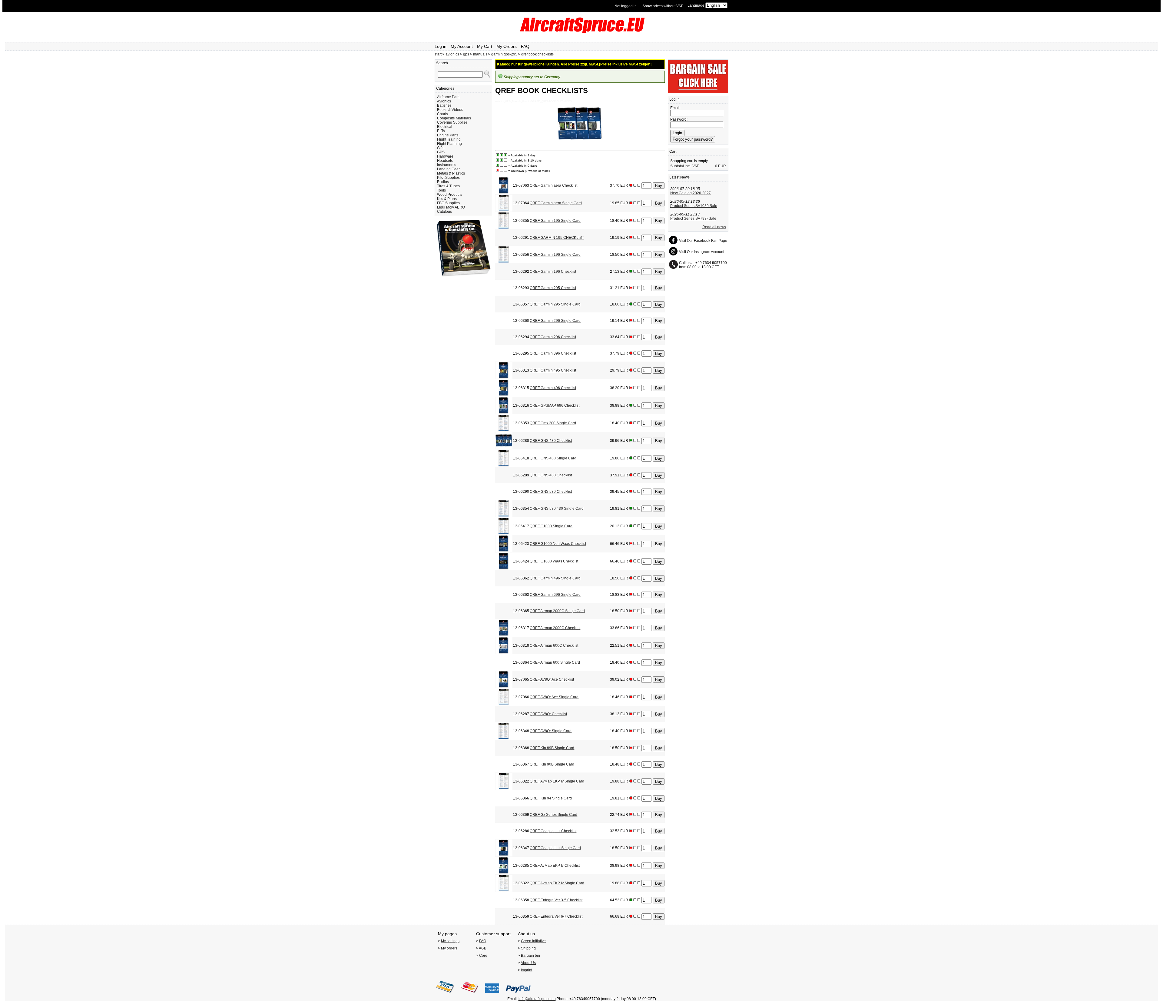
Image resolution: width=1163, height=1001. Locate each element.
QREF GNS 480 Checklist (551, 475)
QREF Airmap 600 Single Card (555, 662)
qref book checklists (537, 54)
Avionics (444, 101)
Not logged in (626, 6)
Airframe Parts (448, 97)
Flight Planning (449, 144)
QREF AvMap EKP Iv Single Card (557, 781)
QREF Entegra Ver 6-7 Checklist (556, 916)
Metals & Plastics (451, 173)
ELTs (441, 131)
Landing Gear (448, 169)
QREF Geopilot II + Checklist (553, 831)
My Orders (506, 46)
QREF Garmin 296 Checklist (553, 337)
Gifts (440, 148)
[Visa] (445, 995)
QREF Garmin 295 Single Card (555, 304)
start (438, 54)
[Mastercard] (469, 995)
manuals (480, 54)
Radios (443, 182)
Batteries (444, 105)
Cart (672, 151)
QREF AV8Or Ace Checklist (552, 679)
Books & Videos (450, 110)
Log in (440, 46)
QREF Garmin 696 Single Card (555, 594)
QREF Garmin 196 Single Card (555, 254)
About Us (528, 963)
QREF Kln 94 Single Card (551, 798)
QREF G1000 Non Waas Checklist (558, 544)
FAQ (525, 46)
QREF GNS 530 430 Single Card (557, 508)
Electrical (444, 127)
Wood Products (449, 194)
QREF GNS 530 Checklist (551, 491)
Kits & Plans (447, 199)
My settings (450, 941)
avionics (452, 54)
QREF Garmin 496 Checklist (553, 388)
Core (483, 955)
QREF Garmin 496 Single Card (555, 578)
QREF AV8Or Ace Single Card (554, 697)
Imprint (526, 970)
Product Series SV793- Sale (693, 218)
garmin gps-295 (504, 54)
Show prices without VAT (662, 6)
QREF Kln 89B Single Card (552, 748)
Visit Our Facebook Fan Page (703, 241)
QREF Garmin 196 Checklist (553, 271)
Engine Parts (447, 135)
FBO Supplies (448, 203)
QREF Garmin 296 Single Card (555, 321)
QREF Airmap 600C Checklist (554, 645)
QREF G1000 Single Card (551, 526)
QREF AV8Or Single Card (551, 731)
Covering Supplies (452, 122)
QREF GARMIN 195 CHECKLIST (557, 237)
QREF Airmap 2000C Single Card (557, 611)
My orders (449, 948)
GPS (441, 152)
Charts (442, 114)
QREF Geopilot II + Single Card (555, 848)
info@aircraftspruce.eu (537, 999)
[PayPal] (518, 995)
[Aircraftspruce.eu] (582, 32)
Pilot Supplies (448, 177)
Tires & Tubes (448, 186)
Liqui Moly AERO (451, 207)
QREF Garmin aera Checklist (553, 185)
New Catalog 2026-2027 (690, 193)
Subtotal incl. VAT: (684, 166)
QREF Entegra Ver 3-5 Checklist (556, 900)
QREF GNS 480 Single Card (553, 458)
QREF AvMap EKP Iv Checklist (555, 865)
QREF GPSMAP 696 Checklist (554, 405)
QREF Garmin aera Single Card (556, 203)
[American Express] (492, 995)
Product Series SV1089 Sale (693, 206)
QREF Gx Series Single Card (553, 814)
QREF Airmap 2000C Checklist (555, 628)
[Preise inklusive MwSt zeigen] (625, 64)
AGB (482, 948)
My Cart (484, 46)
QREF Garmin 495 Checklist (553, 370)
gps (466, 54)
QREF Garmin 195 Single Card (555, 221)
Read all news (714, 227)
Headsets (445, 160)
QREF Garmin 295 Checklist (553, 288)
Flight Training (449, 139)
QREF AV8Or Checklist (548, 714)
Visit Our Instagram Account (701, 252)
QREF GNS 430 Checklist (551, 441)
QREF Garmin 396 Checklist (553, 353)
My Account (462, 46)
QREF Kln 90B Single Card (552, 764)
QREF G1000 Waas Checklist (554, 561)
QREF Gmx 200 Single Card (553, 423)
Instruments (446, 165)
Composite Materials (454, 118)
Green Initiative (533, 941)
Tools (441, 190)
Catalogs (444, 211)
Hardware (445, 156)
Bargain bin (530, 955)
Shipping (528, 948)
